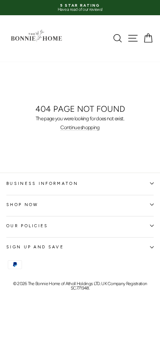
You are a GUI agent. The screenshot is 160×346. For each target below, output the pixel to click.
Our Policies (27, 225)
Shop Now (22, 204)
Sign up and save (35, 247)
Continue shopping (79, 127)
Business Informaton (42, 183)
